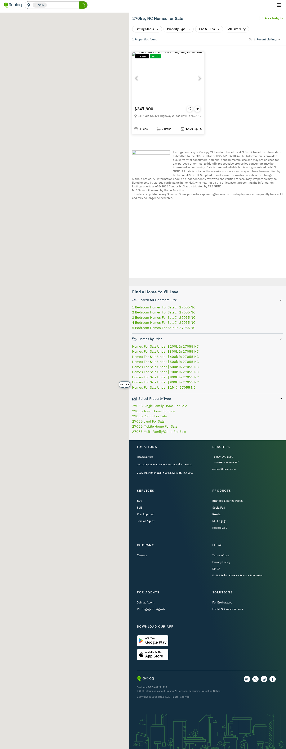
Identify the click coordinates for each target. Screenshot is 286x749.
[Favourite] (190, 109)
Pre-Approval (145, 514)
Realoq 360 (219, 528)
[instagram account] (264, 679)
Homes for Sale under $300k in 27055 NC (165, 351)
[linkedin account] (247, 679)
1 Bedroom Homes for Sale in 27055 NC (163, 307)
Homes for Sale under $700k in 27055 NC (165, 372)
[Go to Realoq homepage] (13, 5)
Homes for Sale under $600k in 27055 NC (165, 367)
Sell (139, 507)
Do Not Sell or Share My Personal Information (237, 575)
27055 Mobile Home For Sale (154, 426)
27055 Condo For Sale (149, 416)
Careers (142, 555)
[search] (83, 5)
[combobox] (63, 5)
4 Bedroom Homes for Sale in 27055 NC (163, 322)
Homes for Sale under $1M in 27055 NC (164, 387)
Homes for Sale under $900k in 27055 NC (165, 382)
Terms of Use (220, 555)
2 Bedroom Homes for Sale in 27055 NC (163, 312)
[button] (168, 78)
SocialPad (218, 507)
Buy (139, 501)
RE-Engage (219, 521)
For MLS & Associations (227, 609)
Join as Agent (146, 521)
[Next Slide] (200, 77)
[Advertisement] (206, 239)
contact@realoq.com (224, 469)
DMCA (216, 569)
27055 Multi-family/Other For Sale (159, 431)
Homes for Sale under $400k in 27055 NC (165, 357)
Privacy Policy (221, 562)
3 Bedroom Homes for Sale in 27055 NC (163, 317)
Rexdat (217, 514)
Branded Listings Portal (227, 501)
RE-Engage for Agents (151, 609)
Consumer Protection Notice (204, 690)
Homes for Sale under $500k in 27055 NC (165, 362)
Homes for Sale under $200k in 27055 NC (165, 346)
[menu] (279, 5)
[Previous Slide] (136, 77)
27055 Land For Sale (148, 421)
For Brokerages (222, 602)
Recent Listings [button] (266, 39)
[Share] (197, 109)
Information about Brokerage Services (165, 690)
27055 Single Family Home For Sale (159, 406)
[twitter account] (255, 679)
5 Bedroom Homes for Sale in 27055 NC (163, 328)
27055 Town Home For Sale (153, 411)
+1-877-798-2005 (222, 456)
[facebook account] (272, 679)
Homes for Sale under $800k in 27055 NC (165, 377)
